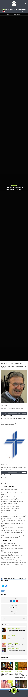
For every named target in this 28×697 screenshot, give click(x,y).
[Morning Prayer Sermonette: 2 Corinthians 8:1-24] (4, 630)
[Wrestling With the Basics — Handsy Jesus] (4, 645)
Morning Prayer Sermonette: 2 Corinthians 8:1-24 (7, 674)
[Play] (3, 413)
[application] (14, 413)
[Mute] (21, 413)
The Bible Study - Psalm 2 (14, 607)
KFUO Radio (8, 189)
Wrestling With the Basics (13, 643)
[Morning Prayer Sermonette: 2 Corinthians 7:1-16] (4, 650)
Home (8, 14)
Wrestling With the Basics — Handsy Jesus (16, 644)
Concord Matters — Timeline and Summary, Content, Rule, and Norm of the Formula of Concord (16, 638)
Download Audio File (6, 415)
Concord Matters (11, 635)
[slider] (24, 413)
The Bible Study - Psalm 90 (14, 613)
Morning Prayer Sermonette (14, 628)
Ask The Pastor (14, 185)
